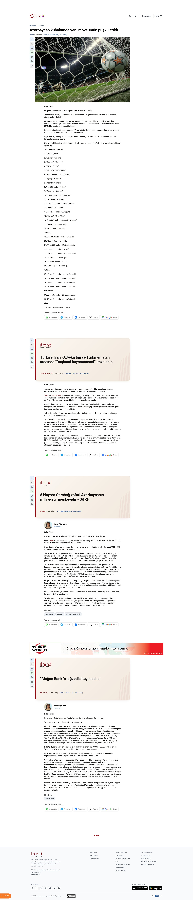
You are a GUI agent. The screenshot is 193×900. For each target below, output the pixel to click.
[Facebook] (37, 888)
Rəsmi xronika (94, 858)
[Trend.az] (37, 16)
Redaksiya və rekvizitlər (122, 858)
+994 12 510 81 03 (36, 872)
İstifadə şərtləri (145, 855)
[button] (32, 39)
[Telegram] (50, 888)
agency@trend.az (35, 874)
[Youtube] (45, 888)
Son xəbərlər (94, 855)
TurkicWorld (56, 395)
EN (153, 896)
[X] (41, 888)
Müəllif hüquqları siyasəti (148, 861)
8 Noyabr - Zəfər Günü (73, 614)
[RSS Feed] (59, 888)
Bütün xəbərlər (58, 526)
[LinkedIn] (54, 888)
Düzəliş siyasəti (120, 867)
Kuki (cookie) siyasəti (147, 864)
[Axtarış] (130, 16)
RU (160, 896)
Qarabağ (60, 614)
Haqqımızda (119, 855)
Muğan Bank (50, 798)
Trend (46, 395)
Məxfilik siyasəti (146, 858)
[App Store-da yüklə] (140, 888)
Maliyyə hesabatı (120, 870)
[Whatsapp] (32, 888)
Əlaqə (117, 861)
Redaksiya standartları (122, 864)
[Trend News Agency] (36, 854)
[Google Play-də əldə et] (155, 888)
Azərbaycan (49, 614)
